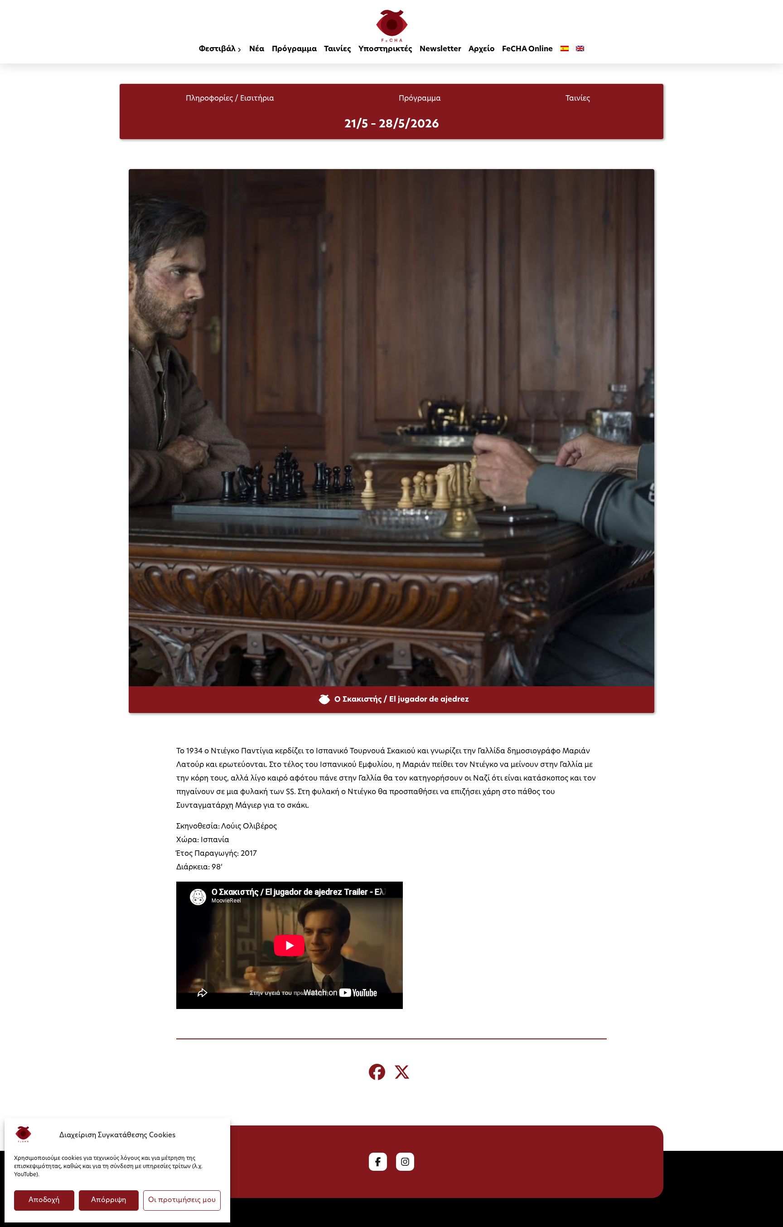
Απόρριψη (108, 1200)
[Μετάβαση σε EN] (580, 50)
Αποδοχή (44, 1200)
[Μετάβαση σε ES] (564, 50)
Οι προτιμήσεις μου (182, 1200)
